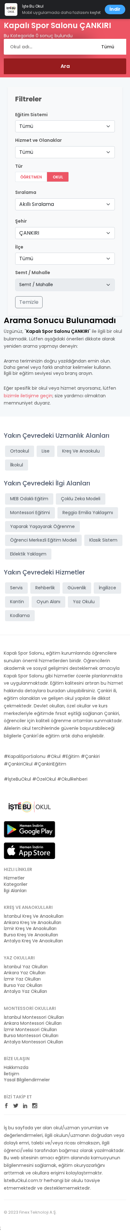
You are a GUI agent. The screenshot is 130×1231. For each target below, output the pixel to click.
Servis (16, 588)
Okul (58, 177)
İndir (115, 9)
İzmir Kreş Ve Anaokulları (30, 929)
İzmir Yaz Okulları (22, 979)
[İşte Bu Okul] (29, 806)
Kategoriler (15, 884)
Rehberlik (45, 588)
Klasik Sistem (103, 540)
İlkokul (16, 465)
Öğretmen (31, 177)
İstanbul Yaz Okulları (26, 967)
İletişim (11, 1074)
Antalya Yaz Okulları (25, 991)
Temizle (28, 302)
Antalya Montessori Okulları (33, 1042)
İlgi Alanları (15, 891)
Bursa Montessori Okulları (31, 1036)
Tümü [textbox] (26, 126)
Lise (46, 451)
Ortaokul (19, 451)
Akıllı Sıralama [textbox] (36, 204)
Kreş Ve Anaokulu (81, 451)
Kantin (17, 601)
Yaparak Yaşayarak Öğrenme (42, 526)
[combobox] (65, 126)
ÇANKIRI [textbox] (29, 233)
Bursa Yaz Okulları (23, 985)
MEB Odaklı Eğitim (29, 498)
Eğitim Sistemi (31, 115)
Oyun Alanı (48, 601)
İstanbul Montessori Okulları (34, 1017)
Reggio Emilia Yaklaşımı (87, 512)
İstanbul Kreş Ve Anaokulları (33, 916)
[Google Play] (29, 829)
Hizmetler (14, 878)
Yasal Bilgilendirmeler (27, 1080)
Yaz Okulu (84, 601)
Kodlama (20, 615)
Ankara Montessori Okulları (33, 1023)
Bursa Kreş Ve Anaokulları (31, 935)
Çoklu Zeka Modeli (80, 498)
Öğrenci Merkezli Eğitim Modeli (43, 540)
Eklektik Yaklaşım (28, 554)
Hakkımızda (16, 1068)
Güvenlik (77, 588)
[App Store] (29, 850)
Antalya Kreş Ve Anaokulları (33, 941)
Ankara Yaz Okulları (24, 973)
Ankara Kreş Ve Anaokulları (32, 923)
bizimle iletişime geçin (28, 396)
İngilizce (107, 588)
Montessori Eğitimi (30, 512)
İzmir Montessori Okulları (30, 1030)
